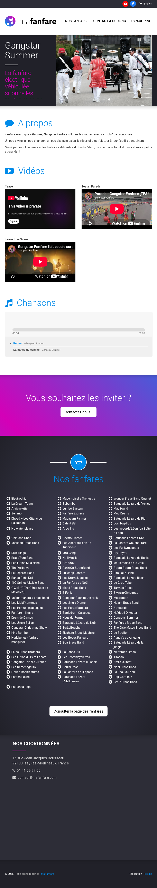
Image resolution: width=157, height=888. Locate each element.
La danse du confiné (36, 349)
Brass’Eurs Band (22, 558)
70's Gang (69, 553)
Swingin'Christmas (126, 593)
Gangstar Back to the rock (80, 598)
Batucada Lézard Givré (129, 538)
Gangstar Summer (126, 617)
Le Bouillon (121, 633)
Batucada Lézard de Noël (79, 623)
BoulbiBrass (70, 667)
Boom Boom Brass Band (130, 568)
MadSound (121, 508)
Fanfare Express (73, 513)
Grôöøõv (68, 563)
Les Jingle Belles (22, 623)
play (18, 320)
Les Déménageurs (23, 667)
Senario (16, 513)
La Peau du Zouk (125, 672)
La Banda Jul (71, 652)
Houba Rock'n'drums (25, 672)
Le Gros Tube (123, 583)
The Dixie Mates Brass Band (132, 627)
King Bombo (19, 633)
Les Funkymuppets (126, 548)
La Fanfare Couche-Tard (130, 543)
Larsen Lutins (20, 677)
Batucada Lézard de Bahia (131, 558)
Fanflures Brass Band (128, 623)
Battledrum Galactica (77, 613)
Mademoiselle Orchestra (79, 498)
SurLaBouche (72, 627)
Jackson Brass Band (25, 543)
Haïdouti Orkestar (125, 613)
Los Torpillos (122, 523)
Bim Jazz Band (124, 573)
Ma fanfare (47, 873)
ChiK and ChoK (21, 538)
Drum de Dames (22, 617)
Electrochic (18, 498)
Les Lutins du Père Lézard (28, 657)
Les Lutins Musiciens (25, 563)
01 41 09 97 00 (27, 770)
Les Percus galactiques (27, 608)
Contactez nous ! (78, 412)
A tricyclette (19, 508)
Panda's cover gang (127, 637)
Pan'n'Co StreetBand (76, 568)
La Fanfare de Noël (75, 583)
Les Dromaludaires (75, 578)
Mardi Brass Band (74, 588)
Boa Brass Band (73, 642)
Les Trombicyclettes (76, 657)
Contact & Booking (109, 21)
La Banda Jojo (21, 687)
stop (32, 320)
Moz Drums (121, 513)
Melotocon (121, 598)
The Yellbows (20, 568)
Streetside (120, 608)
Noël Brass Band (125, 667)
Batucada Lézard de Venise (132, 503)
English (147, 3)
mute (39, 320)
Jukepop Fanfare (74, 573)
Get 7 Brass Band (125, 682)
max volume (54, 320)
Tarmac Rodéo (123, 588)
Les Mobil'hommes (24, 603)
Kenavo (28, 343)
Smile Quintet (122, 662)
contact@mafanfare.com (36, 777)
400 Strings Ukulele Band (27, 583)
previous (11, 320)
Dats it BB (69, 523)
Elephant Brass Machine (79, 633)
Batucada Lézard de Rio (130, 518)
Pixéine (148, 873)
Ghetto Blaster (72, 538)
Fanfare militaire (22, 613)
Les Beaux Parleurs (75, 637)
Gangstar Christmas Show (29, 627)
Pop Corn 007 (123, 677)
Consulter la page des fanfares (78, 711)
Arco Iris (68, 528)
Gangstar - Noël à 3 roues (28, 662)
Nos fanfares (77, 21)
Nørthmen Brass (125, 652)
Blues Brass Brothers (25, 652)
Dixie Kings (18, 553)
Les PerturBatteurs (75, 608)
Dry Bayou (120, 553)
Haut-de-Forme (73, 617)
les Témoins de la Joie (129, 563)
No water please (22, 528)
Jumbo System (73, 508)
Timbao (119, 657)
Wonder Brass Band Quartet (132, 498)
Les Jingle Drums (74, 603)
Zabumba (69, 503)
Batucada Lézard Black (129, 578)
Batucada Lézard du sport (80, 662)
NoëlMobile (70, 558)
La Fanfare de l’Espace (78, 672)
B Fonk (67, 593)
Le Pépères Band (22, 573)
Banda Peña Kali (22, 578)
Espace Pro (140, 21)
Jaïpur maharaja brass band (30, 598)
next (26, 320)
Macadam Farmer (74, 518)
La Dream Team (22, 503)
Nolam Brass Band (126, 603)
